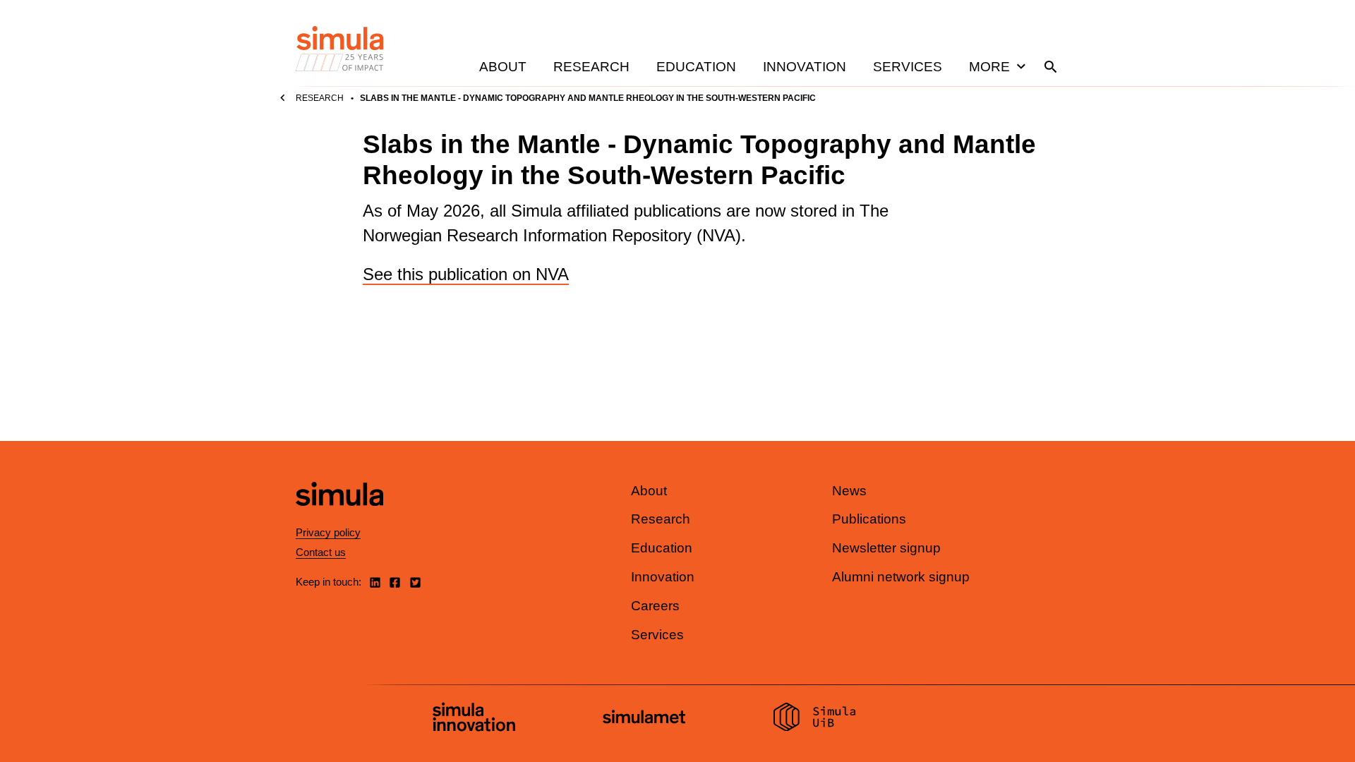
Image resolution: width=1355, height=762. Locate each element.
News (849, 490)
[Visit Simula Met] (644, 718)
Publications (869, 519)
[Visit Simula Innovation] (474, 719)
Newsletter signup (886, 547)
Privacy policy (328, 532)
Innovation (804, 66)
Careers (655, 605)
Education (696, 66)
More (989, 66)
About (502, 66)
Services (907, 66)
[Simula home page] (339, 517)
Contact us (321, 552)
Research (591, 66)
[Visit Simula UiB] (814, 719)
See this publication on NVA (466, 274)
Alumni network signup (901, 576)
